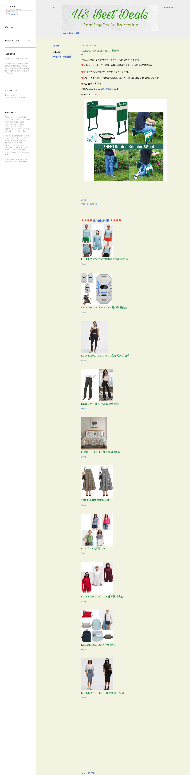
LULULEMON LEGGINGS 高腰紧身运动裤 (105, 355)
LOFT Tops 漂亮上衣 (93, 548)
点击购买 (109, 89)
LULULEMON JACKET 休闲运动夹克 (102, 596)
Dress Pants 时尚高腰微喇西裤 (100, 403)
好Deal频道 (74, 33)
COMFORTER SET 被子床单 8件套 (100, 452)
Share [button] (56, 46)
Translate (14, 14)
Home (65, 33)
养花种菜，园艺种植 (62, 56)
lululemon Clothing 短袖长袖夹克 (104, 259)
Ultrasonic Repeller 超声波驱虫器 (104, 307)
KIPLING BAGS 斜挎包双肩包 (98, 644)
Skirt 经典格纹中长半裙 (95, 500)
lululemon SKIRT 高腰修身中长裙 (102, 693)
